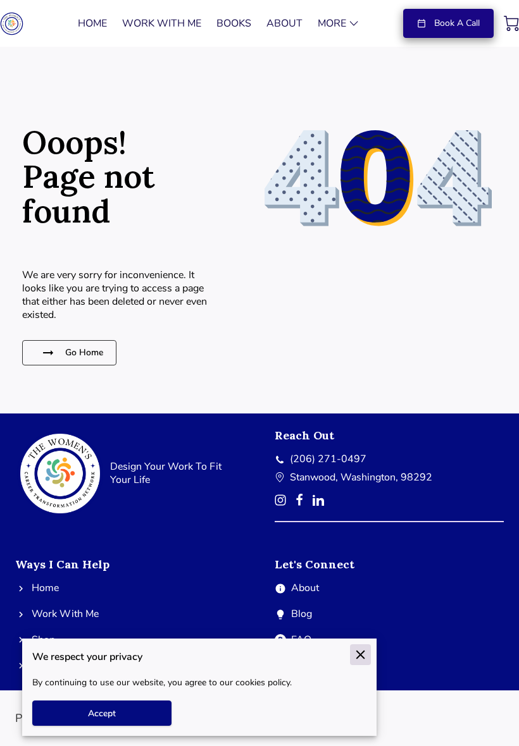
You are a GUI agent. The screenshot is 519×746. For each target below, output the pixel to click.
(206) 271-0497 (328, 459)
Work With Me (65, 614)
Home (45, 588)
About (305, 588)
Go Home (84, 352)
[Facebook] (299, 500)
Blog (301, 614)
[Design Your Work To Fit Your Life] (129, 515)
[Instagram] (280, 500)
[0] (511, 23)
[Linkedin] (318, 500)
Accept (102, 713)
